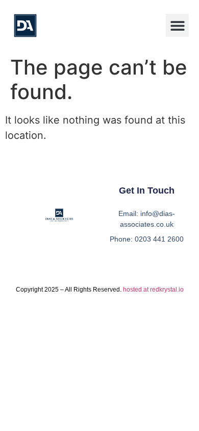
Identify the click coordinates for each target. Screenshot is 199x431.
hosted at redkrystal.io (153, 289)
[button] (177, 25)
